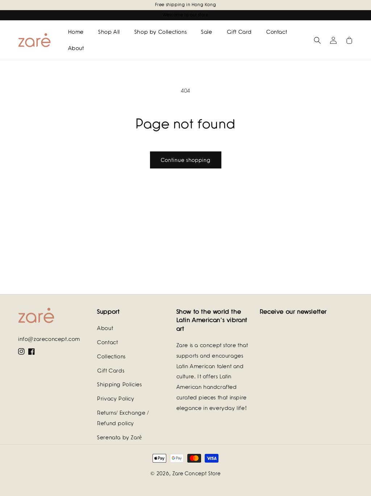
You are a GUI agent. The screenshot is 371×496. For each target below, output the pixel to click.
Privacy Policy (115, 399)
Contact (107, 342)
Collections (111, 356)
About (105, 328)
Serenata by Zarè (119, 437)
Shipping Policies (119, 384)
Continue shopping (185, 160)
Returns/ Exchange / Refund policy (123, 418)
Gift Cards (110, 371)
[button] (317, 40)
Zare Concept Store (196, 473)
